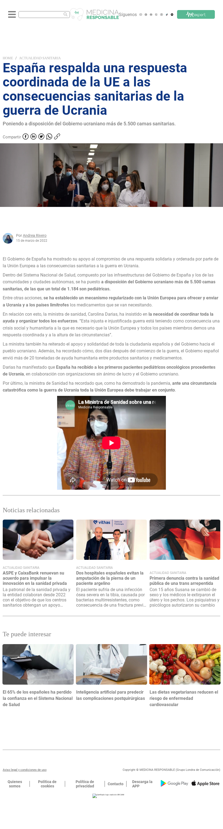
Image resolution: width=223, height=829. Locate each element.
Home (8, 58)
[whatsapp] (49, 137)
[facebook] (25, 137)
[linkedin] (33, 137)
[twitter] (41, 137)
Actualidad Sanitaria (40, 58)
